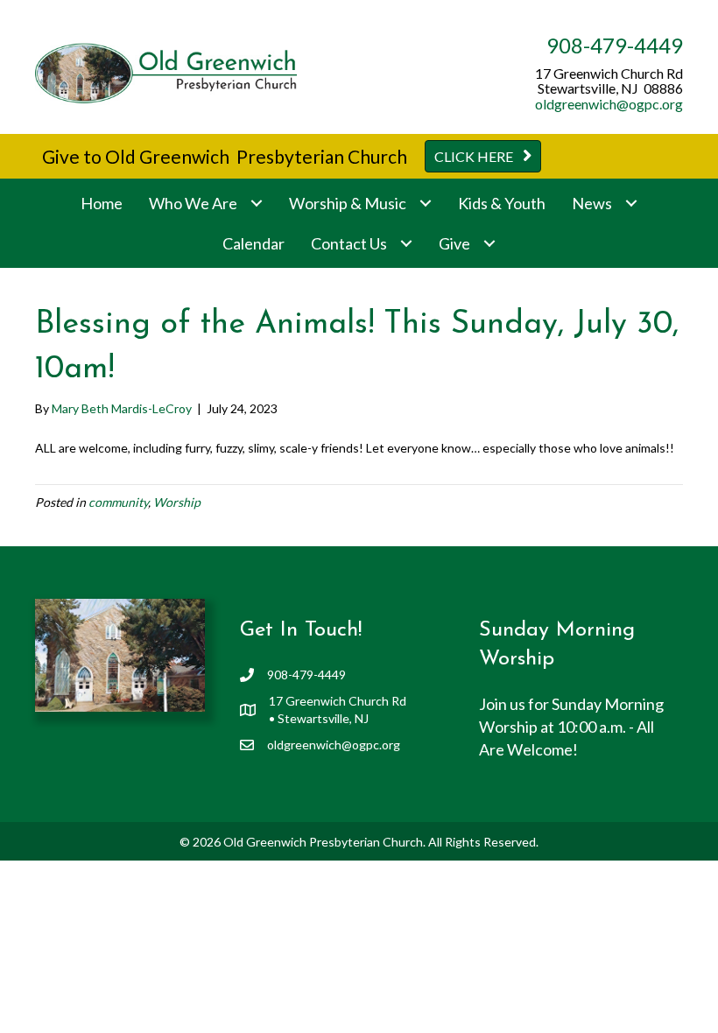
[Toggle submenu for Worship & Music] (425, 203)
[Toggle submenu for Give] (489, 243)
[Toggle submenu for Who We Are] (256, 203)
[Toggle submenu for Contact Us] (406, 243)
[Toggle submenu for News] (631, 203)
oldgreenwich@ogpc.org (609, 103)
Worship (177, 502)
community (118, 502)
